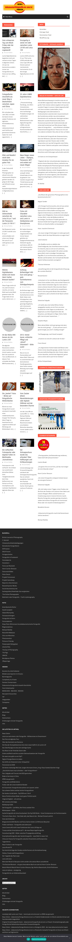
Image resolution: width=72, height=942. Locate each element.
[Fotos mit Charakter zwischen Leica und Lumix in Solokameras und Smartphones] (27, 204)
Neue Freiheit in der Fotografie (12, 844)
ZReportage (6, 661)
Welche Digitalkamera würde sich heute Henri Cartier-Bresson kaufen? (8, 275)
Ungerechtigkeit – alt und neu (11, 799)
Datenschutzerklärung (38, 939)
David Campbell (7, 610)
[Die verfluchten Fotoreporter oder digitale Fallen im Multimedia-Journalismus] (9, 443)
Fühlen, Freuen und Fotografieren (13, 853)
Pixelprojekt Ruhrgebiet (10, 644)
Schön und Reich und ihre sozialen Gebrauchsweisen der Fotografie (23, 753)
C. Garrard (5, 540)
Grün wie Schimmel (8, 819)
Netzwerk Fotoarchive (9, 694)
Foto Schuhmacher (8, 688)
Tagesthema (6, 842)
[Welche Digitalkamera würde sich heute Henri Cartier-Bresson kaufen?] (9, 263)
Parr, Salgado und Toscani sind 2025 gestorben (17, 773)
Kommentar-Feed (45, 35)
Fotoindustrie (6, 560)
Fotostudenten (7, 621)
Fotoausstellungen (8, 615)
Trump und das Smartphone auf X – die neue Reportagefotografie (23, 830)
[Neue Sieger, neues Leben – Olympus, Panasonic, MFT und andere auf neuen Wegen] (27, 148)
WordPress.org (44, 38)
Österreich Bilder (7, 571)
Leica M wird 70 (7, 847)
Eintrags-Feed (44, 32)
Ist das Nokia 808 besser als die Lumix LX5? (8, 337)
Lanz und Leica (7, 859)
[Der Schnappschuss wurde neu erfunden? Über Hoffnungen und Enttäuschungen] (27, 443)
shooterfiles (6, 647)
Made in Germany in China (10, 776)
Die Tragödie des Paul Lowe (11, 856)
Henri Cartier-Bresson (9, 569)
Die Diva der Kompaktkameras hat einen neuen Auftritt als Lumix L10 (24, 745)
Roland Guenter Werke (9, 586)
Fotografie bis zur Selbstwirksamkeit (14, 873)
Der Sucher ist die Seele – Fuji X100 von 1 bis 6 (16, 793)
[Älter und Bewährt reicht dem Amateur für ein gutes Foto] (9, 148)
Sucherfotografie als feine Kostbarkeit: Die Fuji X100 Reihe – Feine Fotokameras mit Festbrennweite (34, 813)
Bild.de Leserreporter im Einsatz (12, 674)
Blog (3, 715)
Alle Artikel (5, 712)
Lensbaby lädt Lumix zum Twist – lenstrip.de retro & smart (21, 914)
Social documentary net (9, 588)
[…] (5, 76)
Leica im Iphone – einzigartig (11, 870)
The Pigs (5, 652)
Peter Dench (6, 574)
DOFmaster (6, 549)
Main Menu (8, 17)
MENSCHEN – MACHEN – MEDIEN (12, 691)
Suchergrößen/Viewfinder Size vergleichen (15, 591)
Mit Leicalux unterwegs (9, 802)
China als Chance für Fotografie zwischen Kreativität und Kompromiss (24, 839)
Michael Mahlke (8, 52)
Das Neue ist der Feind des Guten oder (14, 751)
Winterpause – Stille (8, 810)
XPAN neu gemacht (8, 779)
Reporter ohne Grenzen (9, 583)
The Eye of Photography (10, 650)
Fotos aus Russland (8, 566)
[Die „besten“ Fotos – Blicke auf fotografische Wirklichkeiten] (9, 386)
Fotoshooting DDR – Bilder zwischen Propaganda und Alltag (21, 833)
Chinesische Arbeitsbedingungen (12, 543)
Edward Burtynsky (8, 613)
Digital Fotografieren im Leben (12, 759)
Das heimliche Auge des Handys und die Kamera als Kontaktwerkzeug (24, 850)
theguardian (6, 699)
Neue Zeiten (6, 733)
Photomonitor (7, 638)
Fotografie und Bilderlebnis (11, 782)
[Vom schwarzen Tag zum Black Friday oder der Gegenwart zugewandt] (9, 33)
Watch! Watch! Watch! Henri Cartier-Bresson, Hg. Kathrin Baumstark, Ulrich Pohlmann (30, 867)
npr (3, 697)
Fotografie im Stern (8, 618)
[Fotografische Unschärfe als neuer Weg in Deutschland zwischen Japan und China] (9, 87)
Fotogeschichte (7, 554)
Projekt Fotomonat (8, 577)
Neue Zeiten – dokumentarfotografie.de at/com (17, 917)
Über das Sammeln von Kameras (12, 742)
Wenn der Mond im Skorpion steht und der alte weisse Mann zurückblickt (25, 862)
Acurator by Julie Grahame (10, 671)
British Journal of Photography (12, 537)
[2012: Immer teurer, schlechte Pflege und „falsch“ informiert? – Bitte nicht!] (27, 324)
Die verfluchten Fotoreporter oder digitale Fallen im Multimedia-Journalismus (8, 455)
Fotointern (5, 563)
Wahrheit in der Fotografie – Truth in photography (18, 597)
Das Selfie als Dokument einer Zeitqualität (15, 762)
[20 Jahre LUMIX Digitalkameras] (27, 87)
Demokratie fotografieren (10, 546)
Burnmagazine (7, 677)
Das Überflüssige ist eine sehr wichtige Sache (16, 748)
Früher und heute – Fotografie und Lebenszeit (16, 825)
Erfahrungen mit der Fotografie (12, 721)
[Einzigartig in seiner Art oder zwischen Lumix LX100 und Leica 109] (27, 33)
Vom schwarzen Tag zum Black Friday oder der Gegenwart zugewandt (8, 45)
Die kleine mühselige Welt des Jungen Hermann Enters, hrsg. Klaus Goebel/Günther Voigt (31, 768)
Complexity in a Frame (9, 679)
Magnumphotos (7, 627)
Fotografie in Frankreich (10, 557)
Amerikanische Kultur (9, 607)
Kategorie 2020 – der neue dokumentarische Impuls (51, 927)
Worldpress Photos (8, 658)
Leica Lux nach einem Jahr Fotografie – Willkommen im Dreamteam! (24, 736)
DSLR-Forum (6, 551)
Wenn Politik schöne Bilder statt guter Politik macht (19, 796)
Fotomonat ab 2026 (8, 765)
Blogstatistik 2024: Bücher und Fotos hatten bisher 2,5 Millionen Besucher (26, 822)
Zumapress (5, 702)
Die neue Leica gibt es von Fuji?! (12, 756)
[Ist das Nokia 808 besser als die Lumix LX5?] (9, 324)
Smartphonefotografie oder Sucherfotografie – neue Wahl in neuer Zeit (25, 836)
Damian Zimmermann (9, 682)
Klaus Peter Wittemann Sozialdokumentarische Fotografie (21, 624)
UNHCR (4, 655)
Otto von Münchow (8, 635)
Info (3, 724)
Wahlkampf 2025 (7, 805)
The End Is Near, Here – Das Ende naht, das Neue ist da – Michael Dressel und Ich (27, 816)
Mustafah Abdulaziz (8, 633)
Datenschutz (6, 718)
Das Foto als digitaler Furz (10, 739)
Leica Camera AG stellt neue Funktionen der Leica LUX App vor (22, 827)
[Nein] (70, 938)
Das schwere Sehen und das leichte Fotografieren (18, 790)
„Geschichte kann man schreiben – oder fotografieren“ (19, 770)
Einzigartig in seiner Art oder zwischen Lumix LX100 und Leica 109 (26, 45)
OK (28, 939)
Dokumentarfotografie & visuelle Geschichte (16, 685)
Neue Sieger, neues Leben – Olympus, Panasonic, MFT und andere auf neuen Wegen (27, 160)
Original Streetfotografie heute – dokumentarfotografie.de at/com (24, 922)
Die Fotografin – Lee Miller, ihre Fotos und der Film (18, 807)
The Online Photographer (10, 594)
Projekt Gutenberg (8, 580)
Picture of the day (8, 641)
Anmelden (43, 29)
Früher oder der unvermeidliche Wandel (14, 785)
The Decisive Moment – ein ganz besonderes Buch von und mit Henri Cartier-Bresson (29, 864)
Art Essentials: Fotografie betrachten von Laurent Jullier (20, 788)
